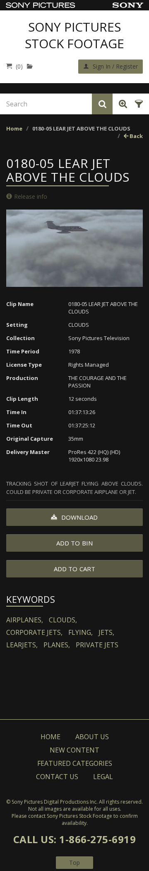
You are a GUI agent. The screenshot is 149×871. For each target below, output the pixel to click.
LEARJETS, (22, 644)
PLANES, (56, 644)
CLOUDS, (63, 619)
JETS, (106, 632)
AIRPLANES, (24, 619)
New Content (74, 750)
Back (135, 136)
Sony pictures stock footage (74, 35)
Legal (103, 776)
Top (74, 862)
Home (14, 128)
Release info (30, 196)
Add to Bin (74, 543)
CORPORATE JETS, (34, 632)
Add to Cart (74, 569)
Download (79, 517)
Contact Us (57, 776)
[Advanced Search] (121, 104)
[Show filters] (137, 104)
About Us (92, 736)
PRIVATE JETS (97, 644)
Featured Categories (74, 763)
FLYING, (80, 632)
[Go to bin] (31, 66)
